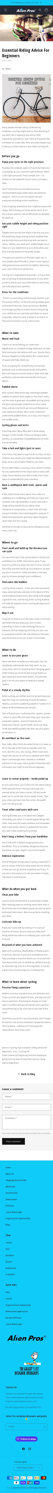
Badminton (11, 1268)
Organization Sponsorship (18, 1218)
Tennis (9, 1242)
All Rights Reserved (38, 1488)
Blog (8, 1224)
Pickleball (10, 1274)
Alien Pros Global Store (22, 1488)
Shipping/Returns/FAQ (16, 1180)
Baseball (10, 1255)
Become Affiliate (13, 1317)
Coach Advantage (14, 1212)
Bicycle (9, 1261)
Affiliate (10, 1205)
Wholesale (10, 1186)
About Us (10, 1173)
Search (9, 1298)
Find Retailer (12, 1193)
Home (8, 1167)
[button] (6, 10)
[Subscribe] (44, 1426)
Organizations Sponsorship (18, 1305)
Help (8, 1292)
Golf (7, 1249)
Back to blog (28, 1074)
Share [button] (8, 68)
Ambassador (11, 1199)
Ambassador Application (17, 1311)
